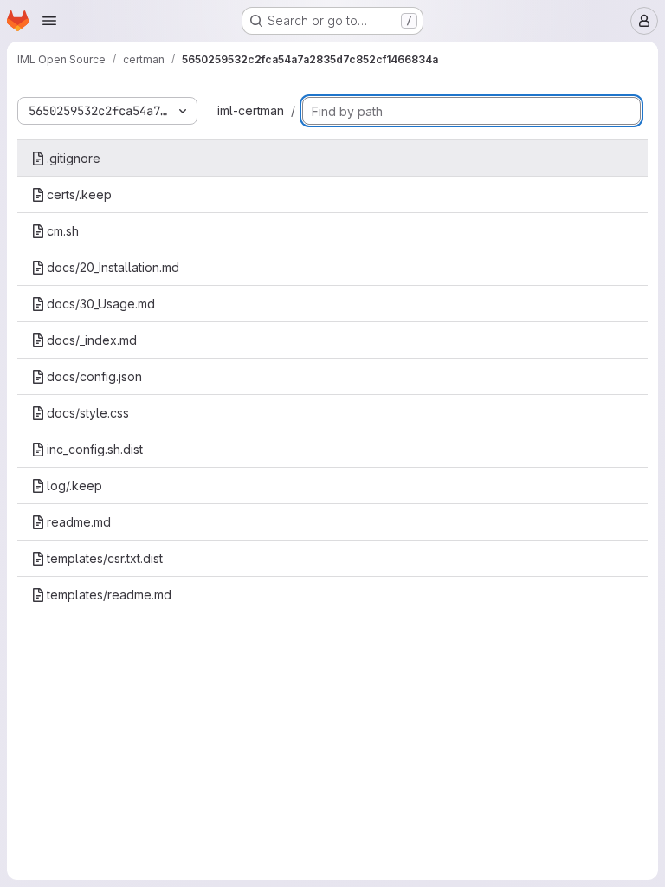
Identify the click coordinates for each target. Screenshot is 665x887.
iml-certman (250, 110)
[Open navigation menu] (49, 21)
